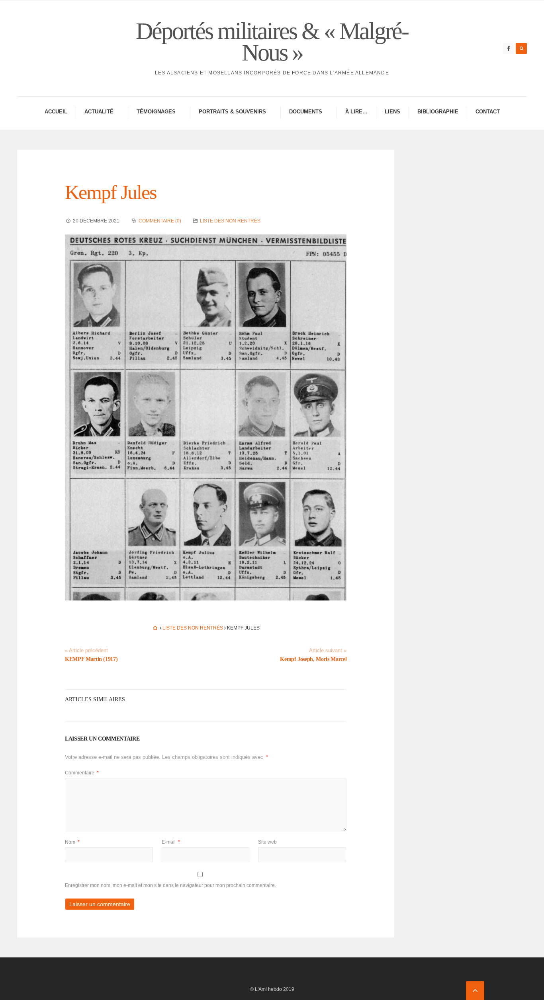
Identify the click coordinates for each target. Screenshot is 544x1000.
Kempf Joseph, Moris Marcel (313, 659)
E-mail (171, 842)
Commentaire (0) (160, 221)
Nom (72, 842)
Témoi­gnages (156, 112)
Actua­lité (98, 112)
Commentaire (82, 773)
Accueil (56, 112)
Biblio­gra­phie (437, 112)
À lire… (356, 112)
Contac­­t (488, 112)
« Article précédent (86, 650)
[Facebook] (508, 48)
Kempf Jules (110, 192)
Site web (267, 842)
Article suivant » (327, 650)
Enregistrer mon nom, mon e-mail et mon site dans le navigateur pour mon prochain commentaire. (170, 885)
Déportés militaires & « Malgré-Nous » (272, 42)
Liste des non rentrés (230, 221)
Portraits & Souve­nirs (232, 112)
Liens (392, 112)
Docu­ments (305, 112)
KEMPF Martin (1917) (91, 659)
